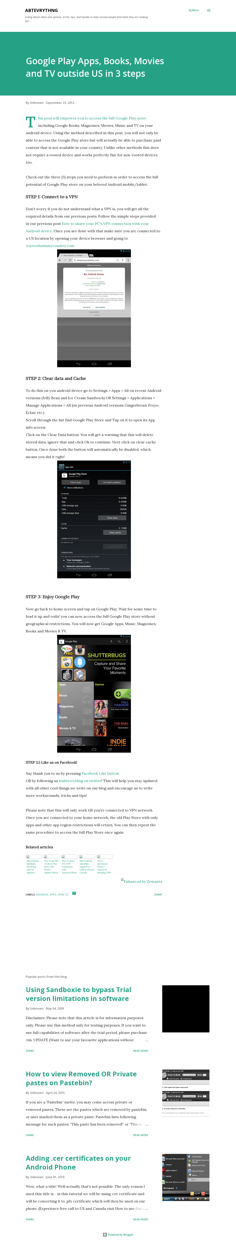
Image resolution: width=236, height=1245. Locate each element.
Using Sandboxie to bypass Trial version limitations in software (78, 994)
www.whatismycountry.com (50, 245)
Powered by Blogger (120, 1234)
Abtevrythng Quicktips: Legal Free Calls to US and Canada (87, 867)
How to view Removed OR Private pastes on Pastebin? (81, 1078)
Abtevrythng (41, 10)
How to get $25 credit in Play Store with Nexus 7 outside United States (51, 867)
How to (63, 894)
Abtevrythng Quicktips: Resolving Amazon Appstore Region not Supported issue (34, 867)
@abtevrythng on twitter (80, 780)
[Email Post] (74, 894)
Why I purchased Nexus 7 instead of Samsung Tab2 (104, 867)
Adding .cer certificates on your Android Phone (78, 1163)
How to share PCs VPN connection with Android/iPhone (69, 867)
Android (42, 894)
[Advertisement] (88, 929)
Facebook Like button (100, 773)
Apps (53, 894)
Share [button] (158, 894)
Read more (140, 1050)
